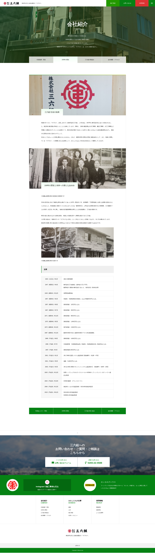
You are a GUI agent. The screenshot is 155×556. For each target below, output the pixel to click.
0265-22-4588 (95, 461)
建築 (70, 507)
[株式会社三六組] (11, 3)
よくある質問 (99, 512)
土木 (70, 510)
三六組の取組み (89, 59)
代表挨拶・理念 (41, 59)
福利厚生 (98, 510)
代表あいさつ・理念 (41, 411)
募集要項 (98, 507)
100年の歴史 (65, 411)
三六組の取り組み (89, 411)
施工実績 (71, 512)
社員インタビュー (73, 515)
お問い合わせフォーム (63, 461)
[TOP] (77, 432)
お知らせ (77, 545)
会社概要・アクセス (114, 59)
